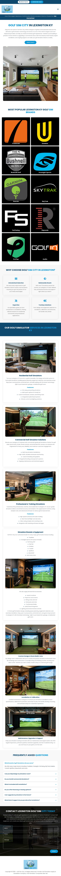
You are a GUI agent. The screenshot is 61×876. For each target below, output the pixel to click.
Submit (54, 851)
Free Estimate (24, 2)
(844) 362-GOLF (37, 2)
